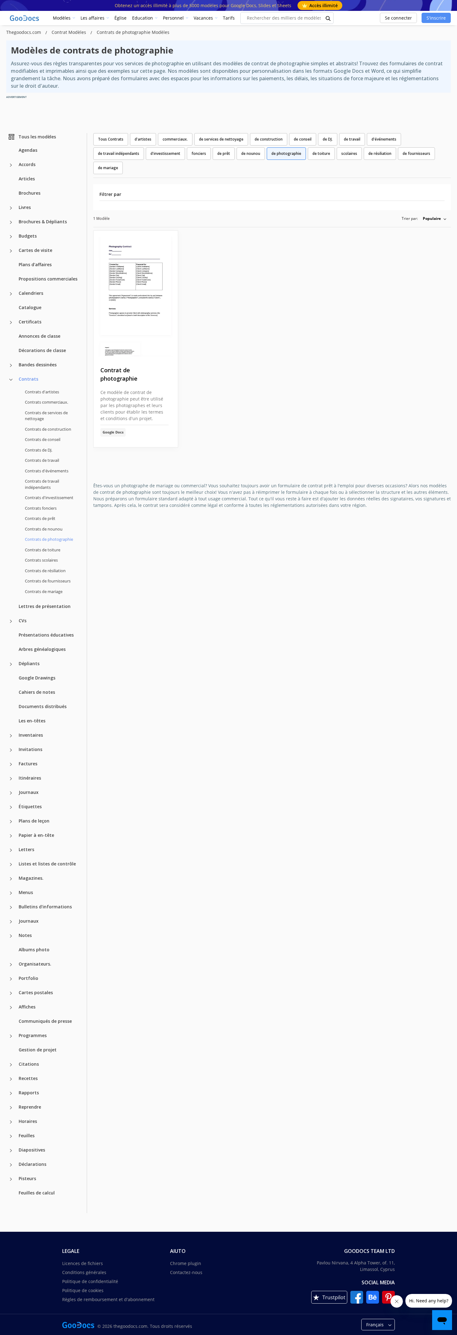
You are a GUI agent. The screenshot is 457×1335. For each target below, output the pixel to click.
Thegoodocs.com (24, 32)
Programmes (33, 1035)
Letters (26, 849)
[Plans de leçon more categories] (11, 821)
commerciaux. (175, 139)
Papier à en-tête (36, 835)
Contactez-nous (186, 1272)
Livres (25, 207)
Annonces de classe (39, 336)
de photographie (286, 153)
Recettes (28, 1078)
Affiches (27, 1007)
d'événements (384, 139)
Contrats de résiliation (45, 570)
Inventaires (31, 735)
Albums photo (34, 950)
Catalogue (30, 307)
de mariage (108, 167)
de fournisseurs (416, 153)
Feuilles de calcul (37, 1193)
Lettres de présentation (45, 606)
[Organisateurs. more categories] (11, 964)
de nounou (250, 153)
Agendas (28, 150)
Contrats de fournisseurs (48, 581)
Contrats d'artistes (42, 392)
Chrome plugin (185, 1263)
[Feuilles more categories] (11, 1136)
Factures (28, 764)
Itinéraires (30, 778)
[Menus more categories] (11, 893)
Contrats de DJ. (38, 450)
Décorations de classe (42, 350)
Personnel (173, 18)
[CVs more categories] (11, 621)
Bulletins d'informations (45, 907)
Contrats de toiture (42, 550)
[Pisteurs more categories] (11, 1179)
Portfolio (28, 978)
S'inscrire (436, 18)
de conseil (303, 139)
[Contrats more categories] (11, 379)
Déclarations (32, 1164)
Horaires (28, 1121)
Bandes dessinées (38, 365)
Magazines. (31, 878)
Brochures (29, 193)
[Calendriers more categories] (11, 294)
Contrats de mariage (43, 591)
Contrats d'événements (46, 471)
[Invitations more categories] (11, 750)
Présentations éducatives (46, 635)
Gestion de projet (38, 1050)
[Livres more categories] (11, 208)
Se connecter (398, 18)
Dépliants (29, 663)
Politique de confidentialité (90, 1281)
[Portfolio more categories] (11, 979)
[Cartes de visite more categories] (11, 251)
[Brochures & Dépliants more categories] (11, 222)
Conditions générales (84, 1272)
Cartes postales (36, 992)
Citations (29, 1064)
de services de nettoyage (221, 139)
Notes (25, 935)
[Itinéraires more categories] (11, 778)
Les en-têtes (32, 721)
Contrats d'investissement (49, 497)
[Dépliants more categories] (11, 664)
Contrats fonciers (41, 508)
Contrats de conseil (42, 439)
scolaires (349, 153)
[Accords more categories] (11, 165)
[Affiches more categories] (11, 1007)
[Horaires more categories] (11, 1122)
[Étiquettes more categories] (11, 807)
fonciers (199, 153)
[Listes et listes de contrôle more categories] (11, 864)
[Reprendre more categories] (11, 1107)
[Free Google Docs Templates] (25, 18)
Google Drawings (37, 678)
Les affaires (92, 18)
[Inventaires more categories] (11, 735)
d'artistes (143, 139)
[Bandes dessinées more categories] (11, 365)
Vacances (203, 18)
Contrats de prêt (40, 518)
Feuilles (27, 1135)
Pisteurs (27, 1178)
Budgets (28, 236)
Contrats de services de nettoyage (46, 416)
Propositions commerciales (48, 279)
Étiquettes (30, 806)
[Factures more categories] (11, 764)
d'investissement (165, 153)
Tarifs (229, 18)
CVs (22, 620)
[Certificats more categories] (11, 322)
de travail (352, 139)
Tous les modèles (37, 137)
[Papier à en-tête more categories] (11, 836)
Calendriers (31, 293)
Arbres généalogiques (42, 649)
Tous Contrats (110, 139)
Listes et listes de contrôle (47, 864)
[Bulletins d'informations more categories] (11, 907)
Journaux (29, 792)
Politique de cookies (83, 1290)
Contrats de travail (42, 460)
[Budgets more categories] (11, 236)
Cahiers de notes (37, 692)
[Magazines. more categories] (11, 878)
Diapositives (32, 1150)
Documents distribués (43, 706)
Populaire (432, 218)
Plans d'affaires (35, 264)
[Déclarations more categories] (11, 1165)
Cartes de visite (35, 250)
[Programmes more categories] (11, 1036)
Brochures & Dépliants (43, 222)
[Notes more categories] (11, 936)
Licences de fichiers (82, 1263)
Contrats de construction (48, 429)
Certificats (30, 322)
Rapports (29, 1093)
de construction (269, 139)
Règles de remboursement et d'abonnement (108, 1299)
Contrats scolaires (41, 560)
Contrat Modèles (69, 32)
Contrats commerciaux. (46, 402)
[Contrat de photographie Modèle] (136, 294)
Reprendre (30, 1107)
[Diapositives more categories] (11, 1150)
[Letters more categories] (11, 850)
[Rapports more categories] (11, 1093)
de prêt (223, 153)
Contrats (28, 379)
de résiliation (379, 153)
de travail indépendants (118, 153)
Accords (27, 164)
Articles (27, 179)
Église (120, 18)
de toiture (321, 153)
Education (142, 18)
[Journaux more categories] (11, 793)
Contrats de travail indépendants (42, 484)
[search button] (328, 18)
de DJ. (328, 139)
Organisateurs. (35, 964)
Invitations (30, 749)
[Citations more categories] (11, 1064)
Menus (26, 892)
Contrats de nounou (43, 529)
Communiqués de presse (45, 1021)
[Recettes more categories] (11, 1079)
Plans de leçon (34, 821)
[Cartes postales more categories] (11, 993)
